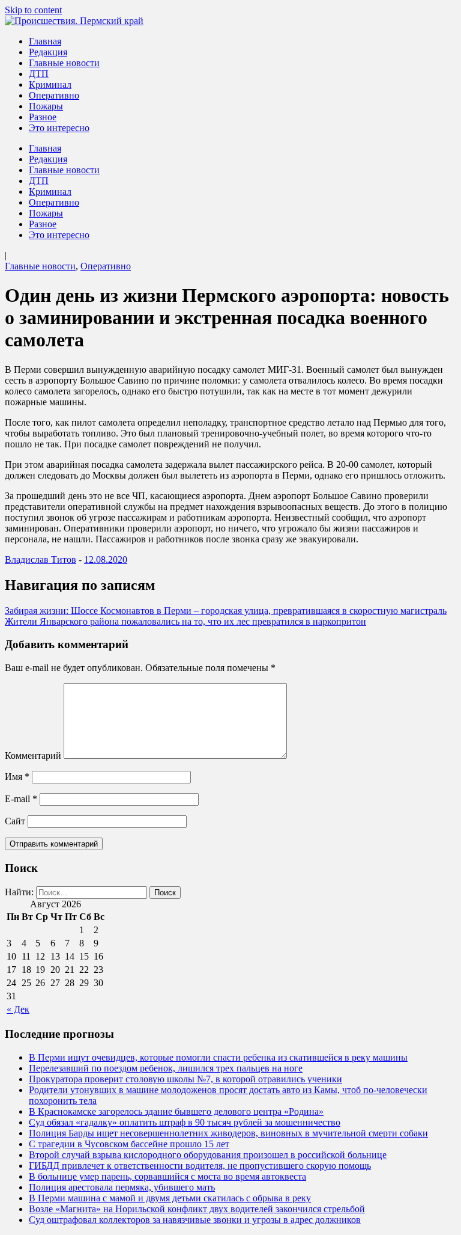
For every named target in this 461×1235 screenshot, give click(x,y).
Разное (42, 117)
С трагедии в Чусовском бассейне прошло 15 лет (129, 1144)
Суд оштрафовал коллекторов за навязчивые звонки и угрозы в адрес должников (195, 1220)
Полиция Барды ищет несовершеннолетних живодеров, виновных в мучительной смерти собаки (228, 1133)
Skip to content (33, 10)
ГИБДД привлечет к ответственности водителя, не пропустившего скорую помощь (200, 1165)
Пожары (46, 106)
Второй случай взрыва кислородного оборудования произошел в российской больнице (208, 1155)
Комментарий (33, 755)
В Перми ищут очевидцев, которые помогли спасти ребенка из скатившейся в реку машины (218, 1057)
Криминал (50, 84)
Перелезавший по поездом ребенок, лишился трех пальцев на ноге (166, 1068)
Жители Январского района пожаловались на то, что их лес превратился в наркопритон (185, 621)
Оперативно (54, 95)
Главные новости (64, 63)
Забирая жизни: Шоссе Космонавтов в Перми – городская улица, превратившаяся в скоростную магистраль (226, 610)
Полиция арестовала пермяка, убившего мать (122, 1187)
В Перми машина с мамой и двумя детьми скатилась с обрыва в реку (170, 1198)
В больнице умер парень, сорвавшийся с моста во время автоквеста (167, 1176)
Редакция (48, 52)
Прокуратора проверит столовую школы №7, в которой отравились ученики (185, 1079)
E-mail (21, 799)
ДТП (39, 74)
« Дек (18, 1009)
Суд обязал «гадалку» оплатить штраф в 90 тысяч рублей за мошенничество (184, 1122)
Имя (17, 776)
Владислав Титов (40, 559)
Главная (45, 41)
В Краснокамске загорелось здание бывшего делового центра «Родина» (176, 1111)
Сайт (15, 821)
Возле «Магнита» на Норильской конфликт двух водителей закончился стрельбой (197, 1209)
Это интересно (59, 128)
